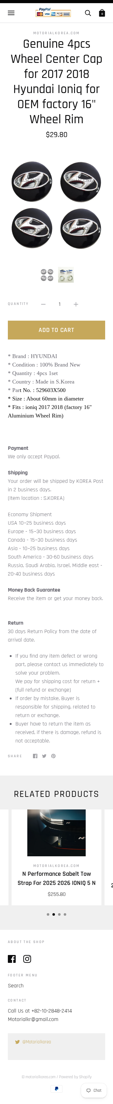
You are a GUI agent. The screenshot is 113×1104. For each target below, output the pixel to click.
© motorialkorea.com (39, 1076)
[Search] (88, 13)
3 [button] (59, 914)
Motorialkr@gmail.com (33, 1019)
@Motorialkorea (36, 1042)
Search (16, 985)
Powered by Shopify (75, 1076)
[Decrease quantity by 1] (43, 304)
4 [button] (65, 914)
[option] (56, 203)
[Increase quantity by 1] (76, 304)
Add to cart (56, 330)
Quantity (18, 303)
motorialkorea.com (56, 33)
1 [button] (48, 914)
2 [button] (53, 914)
